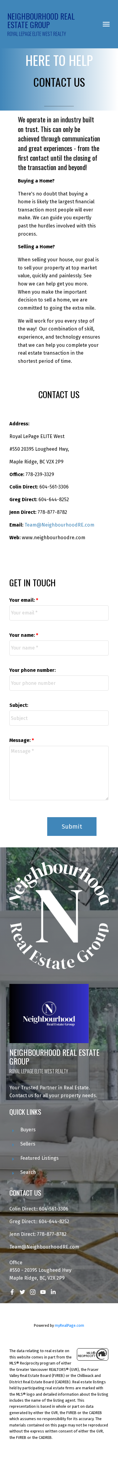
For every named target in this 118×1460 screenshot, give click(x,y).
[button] (12, 1292)
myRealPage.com (69, 1325)
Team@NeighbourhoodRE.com (59, 525)
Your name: (22, 635)
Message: (20, 740)
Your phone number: (32, 670)
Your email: (22, 600)
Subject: (18, 705)
